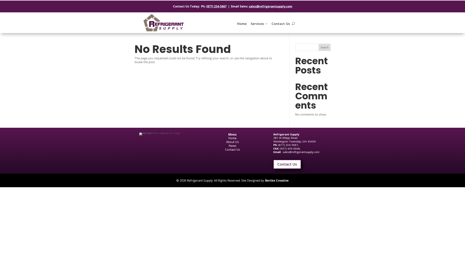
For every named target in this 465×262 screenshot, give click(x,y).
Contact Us (281, 24)
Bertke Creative (277, 180)
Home (242, 24)
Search (325, 47)
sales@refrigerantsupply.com (270, 6)
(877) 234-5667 (216, 6)
